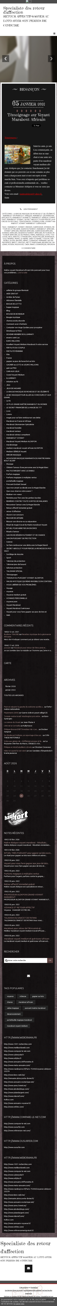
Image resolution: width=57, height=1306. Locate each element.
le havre (24, 238)
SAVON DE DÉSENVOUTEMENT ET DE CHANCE (25, 535)
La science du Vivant (12, 722)
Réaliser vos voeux (14, 494)
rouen (11, 244)
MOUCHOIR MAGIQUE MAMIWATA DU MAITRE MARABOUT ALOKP (27, 459)
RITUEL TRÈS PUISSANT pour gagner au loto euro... (28, 853)
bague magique (12, 307)
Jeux (8, 385)
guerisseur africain (44, 231)
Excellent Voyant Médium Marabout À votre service (27, 344)
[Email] (28, 975)
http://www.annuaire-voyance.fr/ (17, 1103)
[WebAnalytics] (28, 1)
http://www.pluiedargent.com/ (16, 1093)
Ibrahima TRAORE (11, 634)
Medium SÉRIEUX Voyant (16, 451)
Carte (7, 663)
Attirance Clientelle (14, 300)
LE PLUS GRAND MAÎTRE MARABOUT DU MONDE (26, 404)
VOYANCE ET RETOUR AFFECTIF (19, 907)
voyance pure (11, 602)
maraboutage (11, 445)
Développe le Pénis (14, 331)
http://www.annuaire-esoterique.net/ (19, 1082)
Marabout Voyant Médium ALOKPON (21, 441)
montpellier (38, 237)
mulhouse (19, 244)
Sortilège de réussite (14, 554)
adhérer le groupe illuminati (17, 290)
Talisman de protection (15, 561)
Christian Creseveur (43, 747)
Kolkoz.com (9, 1100)
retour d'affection (13, 511)
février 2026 (10, 686)
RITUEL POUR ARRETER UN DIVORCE (21, 528)
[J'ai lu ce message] (54, 1299)
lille (5, 238)
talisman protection (14, 568)
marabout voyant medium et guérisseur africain (26, 938)
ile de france (24, 235)
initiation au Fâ (12, 382)
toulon (45, 238)
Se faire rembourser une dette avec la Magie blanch (27, 545)
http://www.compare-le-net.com (17, 1051)
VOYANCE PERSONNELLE (16, 598)
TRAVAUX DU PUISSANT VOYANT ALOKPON (24, 578)
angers (19, 240)
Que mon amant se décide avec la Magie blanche (26, 488)
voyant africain (11, 231)
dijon (12, 240)
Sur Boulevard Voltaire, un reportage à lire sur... (23, 735)
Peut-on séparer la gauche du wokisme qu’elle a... (24, 707)
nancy (32, 244)
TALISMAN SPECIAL (14, 571)
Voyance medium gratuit (16, 595)
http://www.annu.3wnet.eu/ (15, 1085)
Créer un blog (23, 1287)
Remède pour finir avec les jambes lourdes (23, 498)
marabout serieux (13, 431)
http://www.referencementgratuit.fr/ (19, 1230)
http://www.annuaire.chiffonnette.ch (18, 1062)
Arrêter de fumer (13, 297)
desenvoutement (14, 1014)
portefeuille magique (14, 481)
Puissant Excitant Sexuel (16, 484)
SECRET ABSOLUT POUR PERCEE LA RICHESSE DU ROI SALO (27, 549)
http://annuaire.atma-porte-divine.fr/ (19, 1078)
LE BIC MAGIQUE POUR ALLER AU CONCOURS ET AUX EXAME (27, 396)
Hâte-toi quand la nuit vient (15, 751)
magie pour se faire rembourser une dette (23, 418)
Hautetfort (34, 1287)
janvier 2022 (10, 690)
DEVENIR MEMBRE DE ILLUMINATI (20, 334)
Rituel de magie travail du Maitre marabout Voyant (26, 525)
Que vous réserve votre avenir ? (19, 491)
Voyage (9, 588)
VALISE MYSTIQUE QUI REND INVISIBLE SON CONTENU (29, 581)
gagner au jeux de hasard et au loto (20, 361)
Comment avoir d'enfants (16, 324)
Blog (8, 311)
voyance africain (9, 233)
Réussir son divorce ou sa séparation (21, 521)
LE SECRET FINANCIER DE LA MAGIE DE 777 (24, 408)
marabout (12, 227)
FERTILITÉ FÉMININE (14, 351)
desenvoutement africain (30, 233)
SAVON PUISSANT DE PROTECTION (21, 538)
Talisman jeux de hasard (16, 564)
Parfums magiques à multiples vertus (21, 477)
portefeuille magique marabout (19, 1020)
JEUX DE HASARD (13, 388)
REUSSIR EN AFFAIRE (14, 518)
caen (27, 244)
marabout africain (26, 1002)
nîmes (25, 240)
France (9, 358)
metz (28, 242)
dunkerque (41, 244)
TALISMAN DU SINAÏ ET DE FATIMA (20, 918)
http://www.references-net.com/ (17, 1131)
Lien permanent (30, 209)
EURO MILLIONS (13, 341)
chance (10, 1002)
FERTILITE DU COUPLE (15, 348)
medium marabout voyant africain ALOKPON (24, 448)
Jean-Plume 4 (29, 722)
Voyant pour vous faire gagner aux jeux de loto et (26, 612)
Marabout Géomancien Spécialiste (20, 424)
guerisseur (38, 227)
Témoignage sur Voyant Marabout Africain (28, 117)
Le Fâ (8, 401)
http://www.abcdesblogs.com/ (16, 1089)
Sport (8, 558)
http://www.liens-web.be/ (14, 1075)
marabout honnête (13, 428)
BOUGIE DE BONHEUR (15, 314)
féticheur (47, 233)
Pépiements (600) (11, 713)
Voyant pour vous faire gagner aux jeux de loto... (26, 863)
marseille (40, 235)
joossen (7, 648)
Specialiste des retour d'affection (24, 10)
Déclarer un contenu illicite (12, 1296)
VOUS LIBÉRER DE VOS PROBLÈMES (21, 585)
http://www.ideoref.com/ (14, 1096)
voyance (9, 591)
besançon (46, 242)
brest (14, 242)
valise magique (13, 1008)
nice (10, 237)
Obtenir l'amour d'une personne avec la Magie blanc (27, 467)
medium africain (27, 231)
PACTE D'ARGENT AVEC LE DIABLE (20, 471)
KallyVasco (27, 726)
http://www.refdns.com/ (14, 1107)
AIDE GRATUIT (12, 294)
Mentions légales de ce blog (31, 1296)
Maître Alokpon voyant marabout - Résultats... (25, 842)
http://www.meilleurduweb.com (17, 1048)
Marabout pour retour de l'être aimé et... (30, 648)
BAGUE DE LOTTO (14, 304)
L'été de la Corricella (12, 726)
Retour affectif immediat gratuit (19, 508)
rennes (10, 238)
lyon (47, 235)
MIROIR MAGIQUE (13, 455)
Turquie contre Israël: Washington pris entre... (22, 716)
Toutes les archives (14, 695)
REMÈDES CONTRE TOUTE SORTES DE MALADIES (27, 501)
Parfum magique (13, 474)
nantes (16, 237)
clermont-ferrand (38, 240)
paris (32, 235)
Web (8, 615)
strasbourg (26, 237)
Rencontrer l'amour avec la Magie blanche (23, 505)
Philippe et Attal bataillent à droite (18, 747)
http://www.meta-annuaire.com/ (17, 1065)
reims (17, 238)
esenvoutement (28, 229)
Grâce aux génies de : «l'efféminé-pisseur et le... (23, 741)
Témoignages (12, 575)
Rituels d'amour (12, 532)
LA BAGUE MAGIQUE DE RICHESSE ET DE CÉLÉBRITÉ (27, 392)
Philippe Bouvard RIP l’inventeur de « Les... (21, 729)
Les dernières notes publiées (32, 1290)
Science (9, 542)
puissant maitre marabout (35, 1008)
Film (8, 354)
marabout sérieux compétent (18, 435)
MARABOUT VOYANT (15, 438)
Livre (8, 411)
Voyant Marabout (13, 605)
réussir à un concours (15, 515)
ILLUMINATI (11, 378)
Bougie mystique (13, 317)
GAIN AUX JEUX (12, 371)
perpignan (36, 242)
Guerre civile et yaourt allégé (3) (34, 713)
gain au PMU (11, 368)
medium (28, 227)
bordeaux (49, 237)
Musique (9, 464)
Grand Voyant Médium (15, 375)
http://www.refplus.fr (12, 1058)
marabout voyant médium (17, 1026)
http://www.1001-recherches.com (18, 1044)
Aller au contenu (9, 6)
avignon (51, 244)
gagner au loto (38, 996)
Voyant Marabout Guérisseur (18, 608)
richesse (23, 996)
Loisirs (9, 414)
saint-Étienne (35, 238)
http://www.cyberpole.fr (14, 1055)
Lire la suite (22, 273)
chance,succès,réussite (15, 321)
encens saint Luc (13, 338)
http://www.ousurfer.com (14, 1127)
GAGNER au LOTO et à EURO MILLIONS (22, 365)
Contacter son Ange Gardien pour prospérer (24, 327)
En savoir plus (19, 1304)
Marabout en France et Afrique (18, 421)
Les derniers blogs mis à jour (14, 1290)
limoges (21, 242)
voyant (21, 227)
